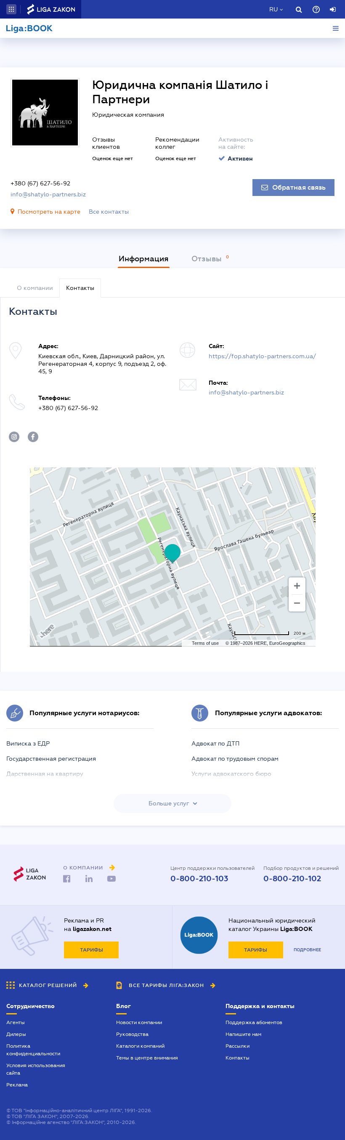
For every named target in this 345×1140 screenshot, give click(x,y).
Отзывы (207, 259)
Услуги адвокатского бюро (231, 773)
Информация (144, 259)
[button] (11, 9)
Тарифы (91, 950)
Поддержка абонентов (254, 1022)
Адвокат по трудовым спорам (235, 758)
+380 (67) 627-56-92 (40, 183)
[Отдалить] (297, 603)
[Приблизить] (297, 585)
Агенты (15, 1022)
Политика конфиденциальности (33, 1050)
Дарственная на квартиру (44, 773)
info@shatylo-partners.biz (48, 194)
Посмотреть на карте (49, 211)
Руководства (132, 1034)
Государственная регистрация (51, 758)
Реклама (17, 1085)
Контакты (237, 1058)
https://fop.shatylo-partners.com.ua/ (262, 356)
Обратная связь (299, 187)
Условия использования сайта (35, 1069)
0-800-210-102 (292, 878)
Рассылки (237, 1046)
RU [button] (273, 9)
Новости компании (139, 1022)
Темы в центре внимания (147, 1058)
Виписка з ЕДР (28, 743)
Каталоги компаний (140, 1046)
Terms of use (205, 643)
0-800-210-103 (199, 878)
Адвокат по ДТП (215, 743)
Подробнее (307, 949)
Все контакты (109, 211)
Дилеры (16, 1034)
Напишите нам (243, 1034)
